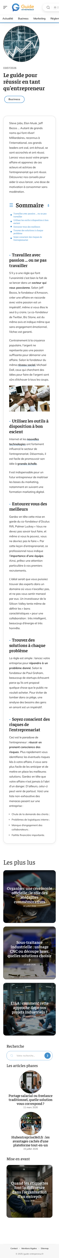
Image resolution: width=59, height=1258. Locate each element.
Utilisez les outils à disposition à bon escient (31, 221)
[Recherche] (48, 7)
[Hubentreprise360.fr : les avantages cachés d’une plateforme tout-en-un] (31, 1123)
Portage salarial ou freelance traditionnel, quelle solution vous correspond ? (30, 1099)
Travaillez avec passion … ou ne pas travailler (30, 215)
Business (14, 99)
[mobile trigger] (6, 7)
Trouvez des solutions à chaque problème (28, 232)
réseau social (26, 365)
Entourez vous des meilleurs (26, 226)
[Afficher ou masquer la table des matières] (47, 205)
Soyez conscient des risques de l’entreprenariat (27, 238)
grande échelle (27, 463)
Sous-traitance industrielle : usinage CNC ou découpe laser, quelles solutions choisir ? (29, 951)
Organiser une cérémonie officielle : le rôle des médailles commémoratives (29, 895)
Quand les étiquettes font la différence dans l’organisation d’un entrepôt (29, 1189)
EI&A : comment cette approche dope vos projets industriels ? (30, 1007)
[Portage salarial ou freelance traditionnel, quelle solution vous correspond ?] (31, 1082)
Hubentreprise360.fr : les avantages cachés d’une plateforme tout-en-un (30, 1141)
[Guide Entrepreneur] (23, 7)
